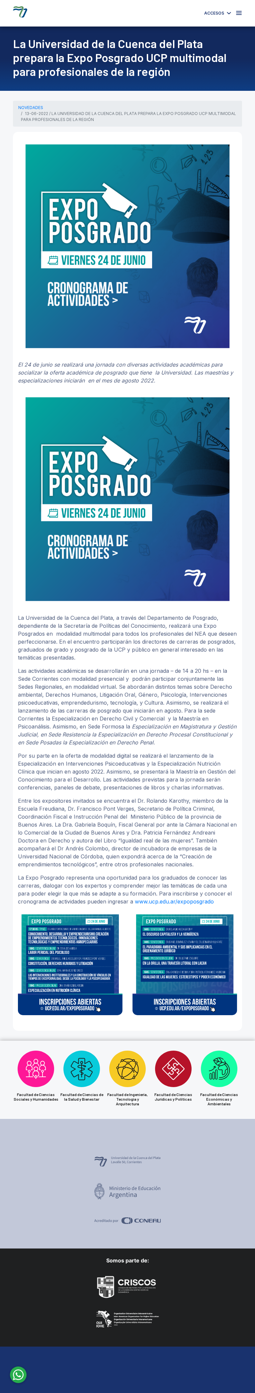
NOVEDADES (30, 107)
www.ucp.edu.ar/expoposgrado (174, 901)
